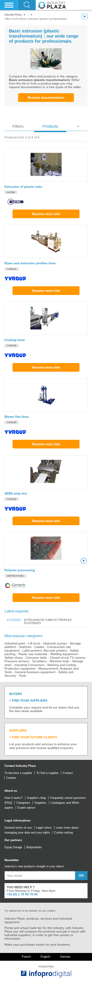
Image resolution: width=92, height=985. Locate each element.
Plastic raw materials (32, 654)
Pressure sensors (16, 661)
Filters (18, 126)
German (65, 956)
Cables (39, 647)
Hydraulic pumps (55, 643)
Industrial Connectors (29, 665)
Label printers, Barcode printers (44, 650)
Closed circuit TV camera (67, 657)
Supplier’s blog (36, 797)
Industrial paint (14, 643)
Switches (25, 647)
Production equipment (20, 668)
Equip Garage (13, 847)
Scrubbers (39, 661)
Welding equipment (63, 654)
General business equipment (35, 672)
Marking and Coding (61, 665)
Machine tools (59, 661)
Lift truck (34, 643)
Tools (22, 675)
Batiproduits (34, 847)
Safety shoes (13, 657)
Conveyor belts (36, 657)
